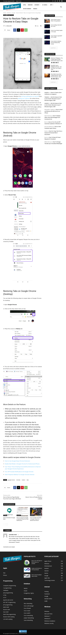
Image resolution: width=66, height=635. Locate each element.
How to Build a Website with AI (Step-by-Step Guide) (56, 43)
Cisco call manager (29, 606)
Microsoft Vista (48, 614)
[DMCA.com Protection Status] (23, 633)
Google (13, 13)
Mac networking (28, 603)
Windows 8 (47, 618)
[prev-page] (4, 524)
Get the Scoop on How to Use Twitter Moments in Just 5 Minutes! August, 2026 (53, 98)
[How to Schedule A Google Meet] (9, 512)
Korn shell (5, 612)
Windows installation (49, 621)
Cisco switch (27, 613)
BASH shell (6, 607)
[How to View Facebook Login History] (27, 576)
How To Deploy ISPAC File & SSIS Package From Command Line (52, 117)
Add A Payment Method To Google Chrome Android (19, 474)
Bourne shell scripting (8, 616)
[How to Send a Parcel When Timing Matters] (47, 21)
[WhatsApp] (26, 30)
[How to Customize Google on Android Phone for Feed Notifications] (23, 512)
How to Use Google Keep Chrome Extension (17, 461)
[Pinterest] (22, 30)
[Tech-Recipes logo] (12, 6)
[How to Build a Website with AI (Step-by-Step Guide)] (47, 42)
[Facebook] (53, 1)
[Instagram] (55, 1)
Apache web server (8, 600)
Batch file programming (9, 614)
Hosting (46, 591)
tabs (28, 480)
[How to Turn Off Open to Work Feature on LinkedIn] (27, 563)
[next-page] (7, 524)
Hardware (5, 590)
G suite (5, 515)
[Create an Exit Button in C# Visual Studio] (27, 570)
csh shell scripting (7, 619)
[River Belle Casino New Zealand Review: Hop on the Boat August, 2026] (47, 75)
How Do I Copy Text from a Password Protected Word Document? (53, 132)
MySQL (26, 588)
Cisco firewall (27, 608)
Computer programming (9, 585)
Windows (46, 611)
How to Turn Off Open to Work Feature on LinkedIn (36, 562)
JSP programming (7, 605)
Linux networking (28, 620)
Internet (9, 13)
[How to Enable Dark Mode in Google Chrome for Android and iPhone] (36, 512)
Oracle (25, 591)
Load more (53, 48)
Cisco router (27, 610)
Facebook (47, 594)
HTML (4, 595)
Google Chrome (10, 15)
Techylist (46, 97)
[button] (61, 7)
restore (23, 480)
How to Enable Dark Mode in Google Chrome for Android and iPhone (35, 519)
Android (18, 515)
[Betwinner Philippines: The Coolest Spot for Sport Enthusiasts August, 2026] (47, 59)
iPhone (5, 575)
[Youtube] (62, 1)
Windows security (49, 623)
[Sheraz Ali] (4, 26)
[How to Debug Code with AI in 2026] (47, 26)
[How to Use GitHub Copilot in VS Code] (47, 32)
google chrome (11, 480)
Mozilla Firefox (48, 598)
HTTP (4, 597)
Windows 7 (47, 616)
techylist (46, 92)
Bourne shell (6, 609)
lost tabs (18, 480)
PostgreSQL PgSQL (29, 593)
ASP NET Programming (9, 602)
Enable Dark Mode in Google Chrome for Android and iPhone (22, 464)
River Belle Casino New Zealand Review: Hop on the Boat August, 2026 (56, 75)
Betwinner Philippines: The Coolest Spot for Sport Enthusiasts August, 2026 (57, 59)
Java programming (8, 593)
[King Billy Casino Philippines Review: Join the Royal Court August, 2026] (47, 67)
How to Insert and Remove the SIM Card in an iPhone (53, 111)
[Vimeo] (60, 1)
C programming (7, 588)
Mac (4, 573)
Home (4, 13)
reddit (45, 601)
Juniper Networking (29, 618)
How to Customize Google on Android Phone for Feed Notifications (22, 519)
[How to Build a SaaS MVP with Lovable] (47, 37)
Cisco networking (28, 615)
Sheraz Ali (9, 25)
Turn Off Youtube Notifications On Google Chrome (19, 471)
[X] (57, 1)
